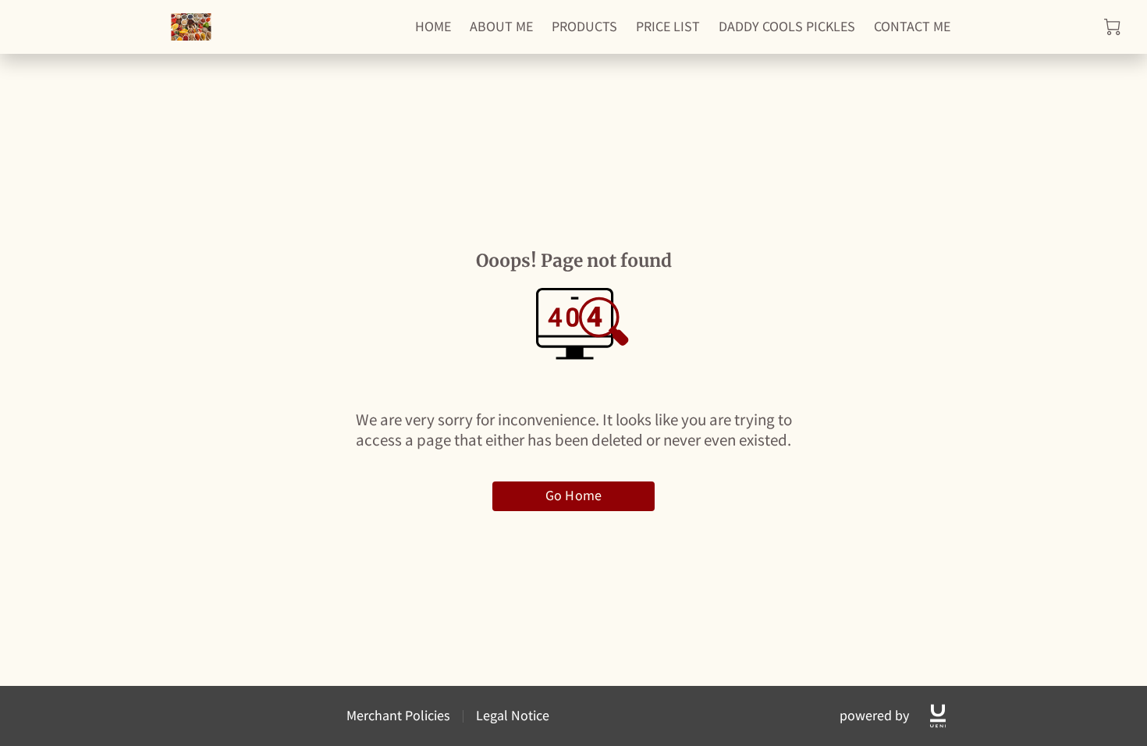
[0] (1112, 27)
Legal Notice (512, 715)
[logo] (938, 716)
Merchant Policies (398, 715)
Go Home (573, 495)
